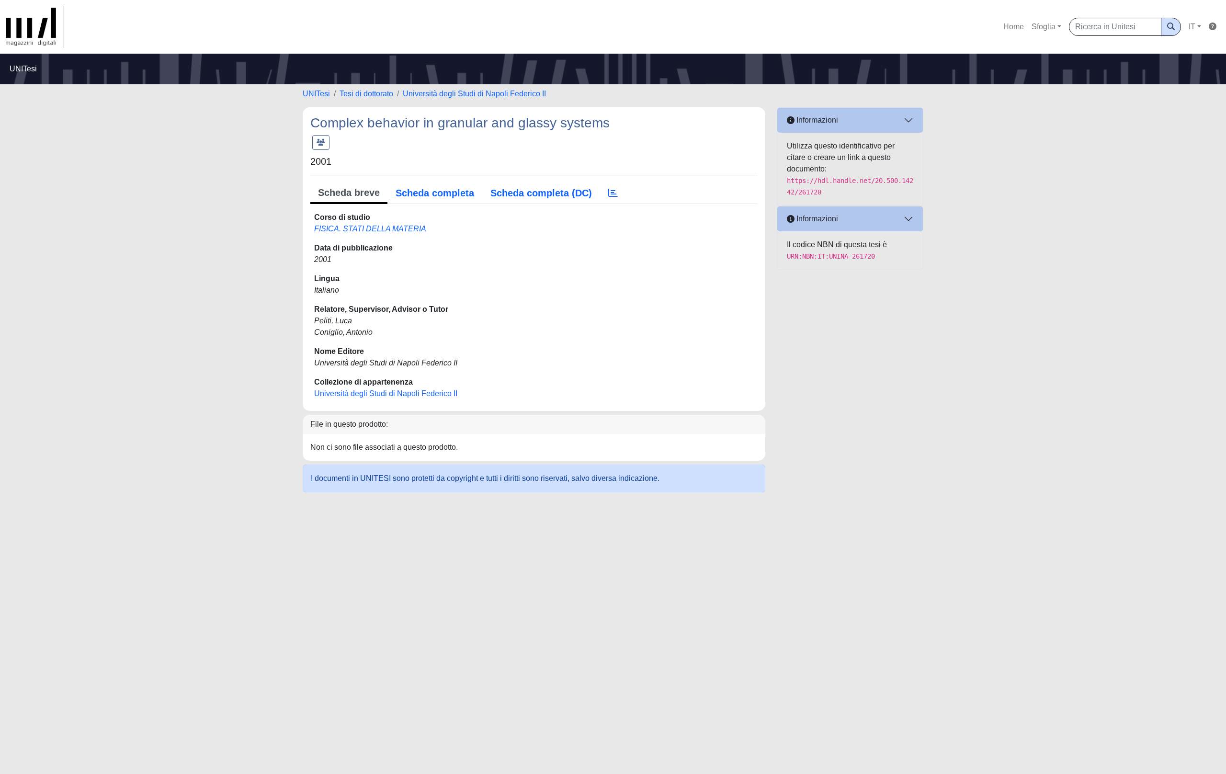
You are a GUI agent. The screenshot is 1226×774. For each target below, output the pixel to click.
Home (1013, 27)
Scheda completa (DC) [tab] (541, 193)
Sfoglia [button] (1044, 27)
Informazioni (816, 120)
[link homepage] (35, 27)
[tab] (613, 193)
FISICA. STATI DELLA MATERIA (370, 229)
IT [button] (1192, 27)
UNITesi (316, 94)
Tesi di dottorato (366, 94)
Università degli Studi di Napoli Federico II (474, 94)
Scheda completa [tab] (435, 193)
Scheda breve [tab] (349, 192)
